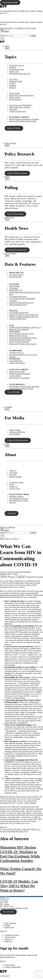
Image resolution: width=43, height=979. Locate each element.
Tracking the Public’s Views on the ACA (24, 315)
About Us (12, 470)
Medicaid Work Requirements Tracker (23, 338)
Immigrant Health (15, 81)
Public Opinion (14, 97)
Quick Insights (14, 286)
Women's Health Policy (17, 111)
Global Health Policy (16, 69)
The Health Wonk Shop (17, 296)
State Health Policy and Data (19, 107)
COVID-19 (14, 539)
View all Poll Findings (15, 214)
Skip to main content (10, 2)
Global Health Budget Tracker (20, 340)
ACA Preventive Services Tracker (21, 334)
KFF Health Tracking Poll (18, 312)
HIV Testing (22, 829)
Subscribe (3, 28)
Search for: (4, 36)
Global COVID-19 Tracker (19, 342)
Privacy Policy (10, 965)
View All (12, 503)
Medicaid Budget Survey (18, 305)
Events (11, 484)
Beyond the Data (15, 277)
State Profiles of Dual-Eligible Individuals (24, 386)
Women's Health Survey (18, 319)
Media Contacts (15, 430)
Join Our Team (14, 489)
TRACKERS (14, 331)
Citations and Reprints (17, 432)
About (7, 444)
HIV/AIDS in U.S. (34, 829)
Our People (13, 473)
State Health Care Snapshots (19, 378)
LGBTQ (12, 83)
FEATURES (14, 284)
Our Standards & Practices (18, 498)
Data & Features (10, 253)
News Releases (14, 434)
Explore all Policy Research (17, 173)
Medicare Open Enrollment (19, 329)
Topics (7, 46)
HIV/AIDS (13, 79)
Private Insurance (15, 99)
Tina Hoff (10, 572)
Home (2, 539)
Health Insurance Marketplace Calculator (24, 119)
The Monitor (13, 288)
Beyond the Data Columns (18, 500)
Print (4, 577)
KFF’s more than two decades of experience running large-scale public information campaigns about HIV (21, 593)
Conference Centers (23, 28)
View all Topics (8, 912)
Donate (33, 28)
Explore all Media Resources (17, 440)
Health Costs (13, 72)
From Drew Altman (16, 275)
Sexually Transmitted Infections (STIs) (14, 831)
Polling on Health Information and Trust (23, 317)
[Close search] (2, 39)
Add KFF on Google (35, 577)
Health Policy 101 (15, 290)
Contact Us (13, 486)
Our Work (13, 475)
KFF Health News (12, 237)
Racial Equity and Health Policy (20, 105)
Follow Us (11, 28)
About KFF (11, 513)
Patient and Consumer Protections (21, 95)
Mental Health (14, 93)
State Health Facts (15, 361)
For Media (8, 407)
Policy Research (10, 143)
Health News (9, 217)
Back (7, 48)
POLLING (13, 310)
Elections (12, 67)
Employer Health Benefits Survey (21, 303)
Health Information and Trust (19, 74)
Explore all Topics (13, 128)
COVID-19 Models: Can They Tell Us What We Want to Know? (19, 885)
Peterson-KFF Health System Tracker (22, 121)
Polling (7, 177)
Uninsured (13, 109)
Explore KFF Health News (17, 250)
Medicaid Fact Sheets (17, 372)
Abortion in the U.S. (16, 353)
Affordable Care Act (16, 65)
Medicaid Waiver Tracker (18, 336)
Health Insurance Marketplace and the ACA (25, 327)
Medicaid (12, 86)
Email (12, 577)
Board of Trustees (15, 477)
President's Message (16, 496)
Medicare (12, 88)
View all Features (13, 392)
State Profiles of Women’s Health (21, 389)
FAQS (11, 325)
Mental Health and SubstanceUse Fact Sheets (19, 375)
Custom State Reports (17, 363)
